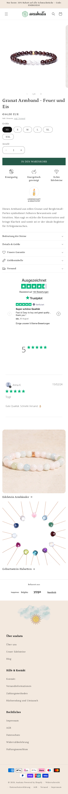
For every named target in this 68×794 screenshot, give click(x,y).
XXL (8, 136)
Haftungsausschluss (17, 749)
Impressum (12, 720)
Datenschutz (13, 734)
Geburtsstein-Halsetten (17, 569)
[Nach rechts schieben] (40, 93)
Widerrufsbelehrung (17, 742)
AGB (8, 727)
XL (47, 129)
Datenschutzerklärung (20, 787)
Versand (44, 787)
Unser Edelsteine (16, 651)
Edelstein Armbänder (15, 497)
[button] (6, 14)
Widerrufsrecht (53, 782)
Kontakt (10, 678)
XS (7, 129)
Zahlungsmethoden (17, 693)
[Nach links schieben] (27, 93)
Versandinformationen (18, 686)
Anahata (20, 782)
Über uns (11, 644)
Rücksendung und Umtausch (22, 700)
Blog (8, 658)
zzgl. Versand (19, 118)
